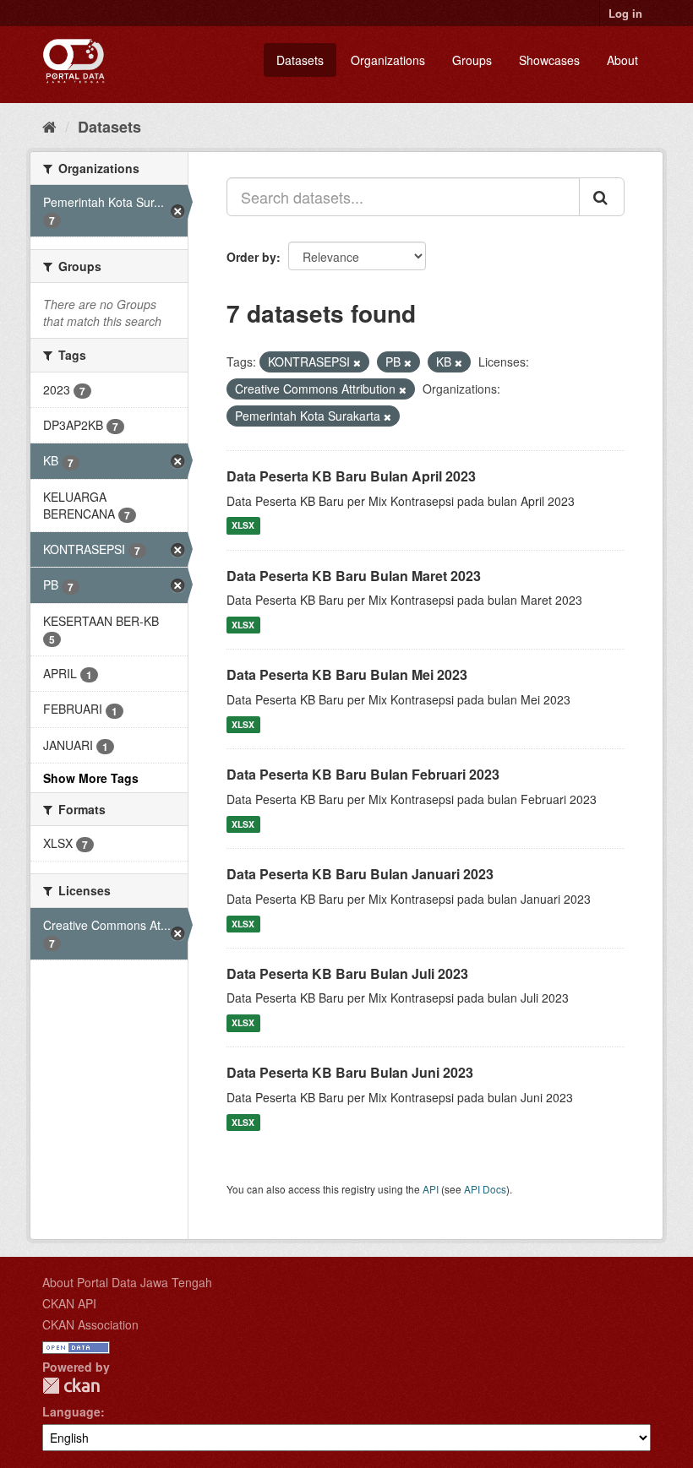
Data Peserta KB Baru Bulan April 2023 (351, 476)
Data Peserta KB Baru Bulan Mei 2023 (346, 674)
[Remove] (357, 362)
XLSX (243, 525)
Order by (251, 256)
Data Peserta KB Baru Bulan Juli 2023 (347, 973)
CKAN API (69, 1303)
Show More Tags (91, 777)
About (622, 60)
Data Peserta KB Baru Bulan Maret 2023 (353, 575)
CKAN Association (90, 1324)
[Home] (49, 126)
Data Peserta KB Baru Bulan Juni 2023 (349, 1072)
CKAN (71, 1386)
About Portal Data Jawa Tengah (127, 1282)
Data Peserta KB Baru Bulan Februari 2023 (362, 774)
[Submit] (602, 196)
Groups (472, 60)
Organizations (388, 60)
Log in (625, 13)
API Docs (485, 1189)
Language (71, 1411)
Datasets (300, 60)
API (431, 1189)
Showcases (549, 60)
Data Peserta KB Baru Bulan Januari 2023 (360, 874)
